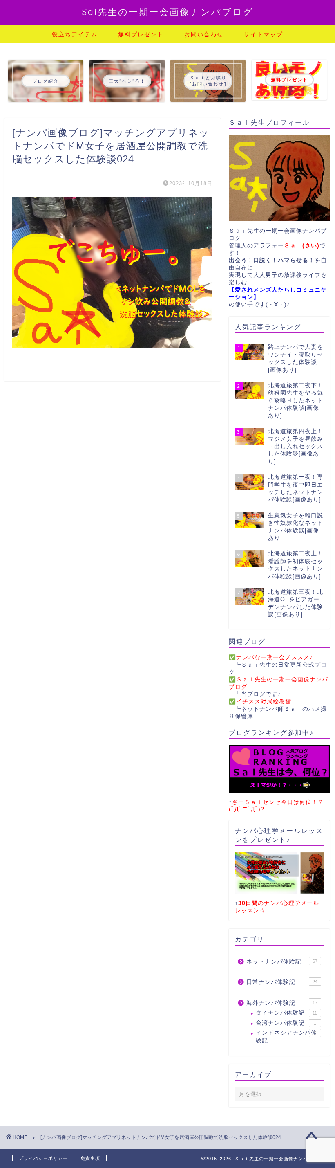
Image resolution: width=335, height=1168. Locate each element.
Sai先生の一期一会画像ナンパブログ (168, 11)
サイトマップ (263, 34)
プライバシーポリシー (43, 1158)
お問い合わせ (203, 34)
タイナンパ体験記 (286, 1013)
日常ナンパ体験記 (281, 982)
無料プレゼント (141, 34)
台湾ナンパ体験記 (286, 1023)
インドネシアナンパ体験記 (286, 1036)
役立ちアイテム (75, 34)
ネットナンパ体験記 (281, 962)
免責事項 (90, 1158)
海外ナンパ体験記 (281, 1003)
